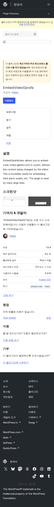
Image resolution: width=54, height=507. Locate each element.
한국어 (13, 461)
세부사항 (11, 111)
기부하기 (34, 417)
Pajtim (15, 92)
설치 (8, 127)
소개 (5, 381)
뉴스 (5, 386)
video (47, 286)
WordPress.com (13, 432)
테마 (30, 386)
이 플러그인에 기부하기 (15, 362)
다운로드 (9, 100)
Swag (33, 422)
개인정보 (8, 396)
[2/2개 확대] (46, 200)
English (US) (45, 279)
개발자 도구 (9, 417)
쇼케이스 (33, 381)
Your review (9, 317)
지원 (8, 142)
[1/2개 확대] (21, 200)
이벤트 (32, 411)
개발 (8, 135)
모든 (48, 317)
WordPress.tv (12, 422)
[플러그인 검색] (35, 34)
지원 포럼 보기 (11, 340)
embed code (36, 286)
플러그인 (33, 391)
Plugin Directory (11, 13)
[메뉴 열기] (49, 4)
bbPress (9, 442)
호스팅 (6, 391)
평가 (8, 119)
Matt (7, 437)
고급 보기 (8, 295)
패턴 (30, 396)
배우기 (6, 406)
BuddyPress (11, 448)
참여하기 (33, 406)
